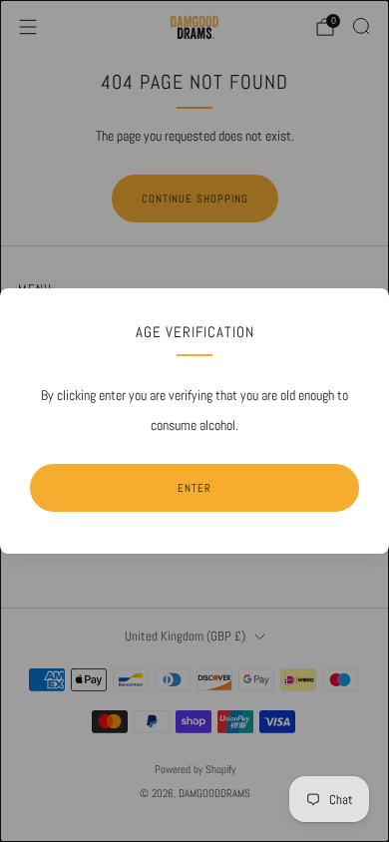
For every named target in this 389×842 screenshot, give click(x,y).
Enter (194, 488)
